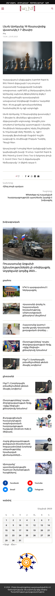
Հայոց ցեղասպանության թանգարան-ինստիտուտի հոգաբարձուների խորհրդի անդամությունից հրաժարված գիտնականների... (17, 448)
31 (20, 540)
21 (49, 530)
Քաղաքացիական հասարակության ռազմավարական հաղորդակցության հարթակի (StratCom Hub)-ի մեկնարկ (17, 424)
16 (13, 530)
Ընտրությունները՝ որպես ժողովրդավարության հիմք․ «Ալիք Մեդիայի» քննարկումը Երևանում (37, 345)
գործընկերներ (37, 3)
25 (27, 535)
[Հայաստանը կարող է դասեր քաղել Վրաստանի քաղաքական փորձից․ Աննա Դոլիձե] (11, 329)
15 (6, 530)
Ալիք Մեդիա (41, 589)
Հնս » (13, 544)
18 (27, 530)
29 (6, 540)
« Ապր (6, 544)
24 (20, 535)
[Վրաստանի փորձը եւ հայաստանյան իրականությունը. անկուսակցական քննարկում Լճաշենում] (11, 308)
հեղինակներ (23, 3)
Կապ (47, 3)
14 (49, 525)
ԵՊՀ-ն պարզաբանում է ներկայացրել (35, 288)
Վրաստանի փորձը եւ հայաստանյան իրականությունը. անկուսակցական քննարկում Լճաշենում (34, 310)
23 (13, 535)
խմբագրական (11, 222)
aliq (4, 33)
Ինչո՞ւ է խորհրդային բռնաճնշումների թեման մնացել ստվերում (35, 362)
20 (42, 530)
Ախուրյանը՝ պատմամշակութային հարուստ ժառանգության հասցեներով (16, 468)
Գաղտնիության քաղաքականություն (27, 592)
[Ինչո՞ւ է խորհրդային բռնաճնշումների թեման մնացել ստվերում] (11, 363)
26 (34, 535)
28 (49, 535)
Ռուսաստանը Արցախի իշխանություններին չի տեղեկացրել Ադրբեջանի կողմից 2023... (26, 267)
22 (6, 535)
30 (13, 540)
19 (34, 530)
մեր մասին (11, 3)
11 (27, 525)
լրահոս (7, 280)
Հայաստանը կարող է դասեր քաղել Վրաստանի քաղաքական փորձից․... (36, 327)
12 (34, 525)
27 (42, 535)
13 (42, 525)
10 (20, 525)
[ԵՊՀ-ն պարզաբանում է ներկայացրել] (11, 291)
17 (20, 530)
